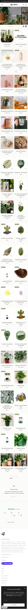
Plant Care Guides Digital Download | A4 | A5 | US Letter (7, 66)
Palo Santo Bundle (21, 151)
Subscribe (14, 605)
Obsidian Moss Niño (7, 322)
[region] (14, 489)
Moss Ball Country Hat (21, 281)
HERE (5, 1)
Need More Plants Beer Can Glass (7, 469)
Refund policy (4, 578)
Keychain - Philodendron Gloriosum (21, 217)
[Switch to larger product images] (23, 26)
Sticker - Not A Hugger (7, 238)
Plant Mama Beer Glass (7, 131)
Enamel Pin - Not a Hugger (20, 323)
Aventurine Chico (20, 428)
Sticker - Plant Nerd (7, 344)
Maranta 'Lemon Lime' (20, 365)
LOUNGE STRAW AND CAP (7, 89)
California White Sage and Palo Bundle (7, 152)
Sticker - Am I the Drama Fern (21, 406)
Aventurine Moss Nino (7, 448)
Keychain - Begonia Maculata (7, 195)
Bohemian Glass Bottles (7, 111)
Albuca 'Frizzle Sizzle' (7, 365)
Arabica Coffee (21, 448)
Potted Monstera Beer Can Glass (21, 469)
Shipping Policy (4, 580)
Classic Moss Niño (7, 281)
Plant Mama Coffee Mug (21, 111)
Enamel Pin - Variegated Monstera (7, 173)
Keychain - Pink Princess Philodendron (21, 195)
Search (2, 571)
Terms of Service (5, 575)
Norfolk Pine (20, 385)
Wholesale (3, 583)
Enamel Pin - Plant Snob (21, 172)
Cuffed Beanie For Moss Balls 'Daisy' (7, 302)
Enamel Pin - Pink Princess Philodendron (7, 260)
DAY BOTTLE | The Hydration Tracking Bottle (21, 66)
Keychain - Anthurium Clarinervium (7, 216)
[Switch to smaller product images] (26, 26)
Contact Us (3, 560)
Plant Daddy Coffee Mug (20, 131)
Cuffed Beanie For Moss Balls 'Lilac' (21, 302)
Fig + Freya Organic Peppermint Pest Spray (21, 90)
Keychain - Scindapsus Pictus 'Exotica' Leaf (7, 407)
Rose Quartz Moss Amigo (7, 385)
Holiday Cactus (7, 428)
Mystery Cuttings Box (20, 44)
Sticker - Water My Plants (21, 239)
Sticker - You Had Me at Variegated (21, 345)
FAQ (2, 573)
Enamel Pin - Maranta (20, 259)
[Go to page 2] (17, 476)
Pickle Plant (7, 44)
